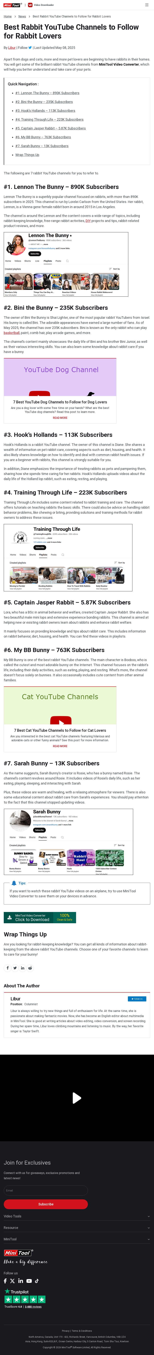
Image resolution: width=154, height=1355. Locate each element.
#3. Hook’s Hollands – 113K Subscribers (45, 111)
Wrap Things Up (27, 155)
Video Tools (12, 1216)
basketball (12, 333)
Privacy (65, 1331)
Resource (11, 1228)
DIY (88, 221)
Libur (12, 48)
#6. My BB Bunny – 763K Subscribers (43, 137)
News (22, 16)
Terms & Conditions (82, 1331)
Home (8, 16)
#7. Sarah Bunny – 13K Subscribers (42, 146)
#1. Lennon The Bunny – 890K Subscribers (47, 93)
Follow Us (138, 999)
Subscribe (46, 1204)
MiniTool (10, 1239)
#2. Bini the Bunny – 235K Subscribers (44, 102)
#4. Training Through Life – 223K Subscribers (49, 119)
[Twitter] (30, 47)
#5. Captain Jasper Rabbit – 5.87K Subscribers (50, 128)
